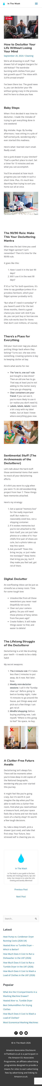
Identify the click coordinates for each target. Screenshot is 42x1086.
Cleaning (29, 55)
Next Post (21, 896)
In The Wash (14, 3)
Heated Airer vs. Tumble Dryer (17, 1000)
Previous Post (21, 889)
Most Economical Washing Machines (20, 1022)
